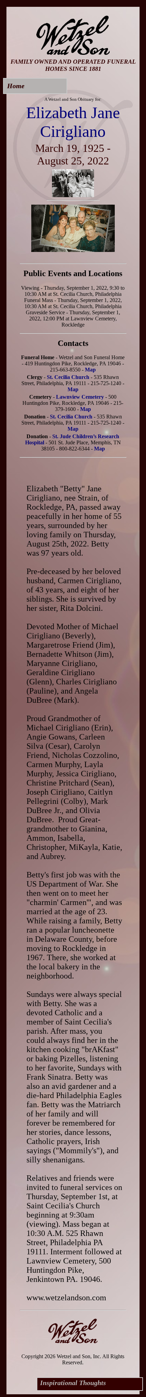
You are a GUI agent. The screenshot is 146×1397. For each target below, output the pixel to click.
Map (90, 369)
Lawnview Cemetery (80, 397)
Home (15, 86)
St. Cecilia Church (68, 377)
